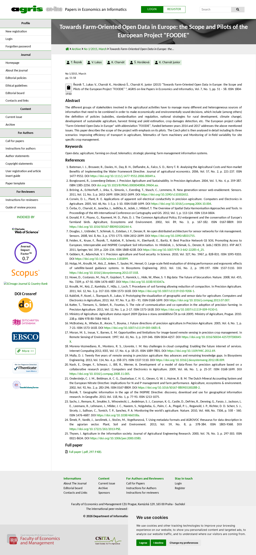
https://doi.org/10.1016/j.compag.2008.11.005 (99, 374)
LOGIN (152, 9)
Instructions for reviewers (22, 200)
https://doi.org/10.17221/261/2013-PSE (94, 429)
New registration (16, 31)
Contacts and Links (75, 492)
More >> (27, 351)
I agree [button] (143, 542)
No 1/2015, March (95, 49)
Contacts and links (17, 100)
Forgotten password (18, 46)
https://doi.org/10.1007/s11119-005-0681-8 (132, 328)
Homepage (12, 63)
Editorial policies (16, 78)
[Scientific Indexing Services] (25, 384)
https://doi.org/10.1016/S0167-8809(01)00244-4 (100, 226)
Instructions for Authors (141, 488)
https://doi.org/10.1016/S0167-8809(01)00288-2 (169, 387)
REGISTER (174, 9)
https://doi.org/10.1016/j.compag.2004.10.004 (181, 203)
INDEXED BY (25, 217)
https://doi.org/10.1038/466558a (118, 415)
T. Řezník (76, 62)
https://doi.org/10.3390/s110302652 (164, 194)
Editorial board (15, 93)
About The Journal (75, 483)
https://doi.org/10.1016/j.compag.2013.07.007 (199, 300)
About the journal (17, 70)
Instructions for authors (21, 148)
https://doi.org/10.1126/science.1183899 (101, 259)
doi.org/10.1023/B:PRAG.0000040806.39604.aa (127, 185)
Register (180, 488)
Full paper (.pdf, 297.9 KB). (85, 452)
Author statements (17, 156)
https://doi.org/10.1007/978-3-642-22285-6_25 (173, 249)
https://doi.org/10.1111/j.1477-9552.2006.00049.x (122, 176)
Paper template (15, 183)
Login (9, 39)
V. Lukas (97, 62)
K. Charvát (118, 62)
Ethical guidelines (16, 85)
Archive (10, 124)
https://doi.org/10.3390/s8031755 (173, 236)
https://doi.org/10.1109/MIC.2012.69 (191, 351)
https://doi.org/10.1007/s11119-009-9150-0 (189, 309)
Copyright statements (19, 163)
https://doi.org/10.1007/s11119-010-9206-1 (166, 291)
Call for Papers (135, 483)
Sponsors (104, 492)
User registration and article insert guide (23, 173)
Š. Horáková (141, 62)
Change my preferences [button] (184, 542)
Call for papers (15, 141)
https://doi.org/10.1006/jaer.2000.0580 (115, 438)
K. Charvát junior (169, 62)
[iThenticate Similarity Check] (25, 368)
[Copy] (68, 87)
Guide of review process (21, 207)
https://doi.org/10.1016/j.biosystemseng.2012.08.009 (190, 360)
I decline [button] (158, 542)
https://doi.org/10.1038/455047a (143, 282)
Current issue (14, 117)
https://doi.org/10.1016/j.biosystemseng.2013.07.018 (103, 272)
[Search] (238, 9)
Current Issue (106, 483)
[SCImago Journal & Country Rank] (26, 283)
